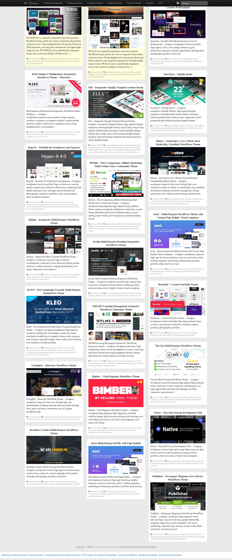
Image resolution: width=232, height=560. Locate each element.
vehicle (165, 204)
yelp (77, 419)
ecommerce (70, 132)
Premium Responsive (53, 3)
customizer (44, 350)
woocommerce (43, 137)
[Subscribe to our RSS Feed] (177, 4)
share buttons (137, 428)
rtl (151, 539)
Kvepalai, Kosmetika (148, 555)
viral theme (108, 432)
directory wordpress (132, 226)
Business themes (75, 3)
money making (98, 229)
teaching (105, 366)
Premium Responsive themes (105, 547)
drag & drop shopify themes (107, 148)
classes (116, 361)
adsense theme (111, 224)
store (35, 137)
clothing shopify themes (195, 126)
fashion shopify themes (171, 128)
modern (43, 61)
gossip (129, 428)
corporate (68, 59)
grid (196, 59)
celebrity (123, 428)
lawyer (193, 461)
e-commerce (61, 132)
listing (196, 201)
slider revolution (167, 539)
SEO (160, 3)
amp (169, 534)
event (202, 269)
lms (137, 363)
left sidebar (56, 204)
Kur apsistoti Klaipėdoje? (105, 555)
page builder (177, 61)
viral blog (112, 430)
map (37, 419)
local (34, 419)
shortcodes (156, 539)
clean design (69, 348)
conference (65, 275)
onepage (61, 277)
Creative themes (134, 3)
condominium (56, 275)
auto (169, 199)
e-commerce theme (64, 350)
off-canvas (175, 537)
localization (154, 335)
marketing (168, 271)
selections (111, 152)
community (101, 226)
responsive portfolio (58, 207)
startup (153, 274)
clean (63, 59)
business (57, 59)
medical (48, 277)
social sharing (99, 430)
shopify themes (179, 130)
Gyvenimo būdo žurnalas (170, 555)
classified (157, 201)
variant (159, 274)
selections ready (121, 152)
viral (106, 430)
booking (60, 417)
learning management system (119, 363)
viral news (99, 432)
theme (126, 296)
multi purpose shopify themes (123, 150)
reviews (201, 537)
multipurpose (177, 271)
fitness (28, 277)
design (184, 59)
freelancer (190, 59)
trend (131, 296)
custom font (69, 202)
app (169, 269)
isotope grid (47, 204)
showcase (160, 64)
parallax (171, 130)
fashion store (184, 128)
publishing (183, 537)
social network (70, 352)
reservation (52, 419)
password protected (33, 207)
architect (47, 275)
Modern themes (115, 3)
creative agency (58, 202)
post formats (37, 352)
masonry (162, 61)
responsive (68, 61)
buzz (111, 428)
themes (65, 419)
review (90, 231)
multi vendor (109, 229)
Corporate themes (95, 3)
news (161, 537)
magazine (29, 61)
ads (45, 417)
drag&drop (52, 350)
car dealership (197, 199)
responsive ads (193, 537)
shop (28, 64)
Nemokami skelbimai (127, 555)
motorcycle (154, 204)
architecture (48, 202)
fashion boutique (156, 128)
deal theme (121, 226)
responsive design (48, 352)
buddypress (92, 226)
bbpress (46, 348)
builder (119, 492)
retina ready (59, 352)
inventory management (185, 201)
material (200, 461)
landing (153, 271)
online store (54, 134)
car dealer (188, 199)
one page (74, 204)
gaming (35, 484)
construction (64, 482)
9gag (107, 428)
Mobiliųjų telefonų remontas (15, 555)
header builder (31, 134)
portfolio (61, 61)
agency (170, 59)
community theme (32, 350)
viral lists (129, 430)
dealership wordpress (168, 201)
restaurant (185, 463)
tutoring (112, 366)
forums (105, 363)
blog (45, 59)
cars (151, 201)
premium (104, 296)
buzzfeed (116, 428)
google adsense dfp (188, 534)
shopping (29, 137)
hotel (79, 417)
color (179, 59)
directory (73, 417)
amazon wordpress (134, 224)
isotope (194, 333)
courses (137, 361)
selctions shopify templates (97, 152)
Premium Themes (35, 59)
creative (76, 59)
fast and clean (177, 534)
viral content (120, 430)
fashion (77, 132)
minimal (37, 61)
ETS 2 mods (87, 555)
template (119, 296)
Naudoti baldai (36, 555)
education (196, 269)
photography (197, 61)
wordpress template (37, 209)
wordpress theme (36, 64)
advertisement (52, 417)
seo (78, 61)
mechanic (40, 277)
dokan (90, 229)
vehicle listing (173, 204)
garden (34, 277)
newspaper (168, 537)
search (59, 419)
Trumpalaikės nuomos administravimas (63, 555)
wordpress (137, 296)
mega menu (193, 128)
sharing (91, 430)
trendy (196, 463)
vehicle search (184, 204)
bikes (182, 199)
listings (28, 419)
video (67, 207)
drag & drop (92, 148)
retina (74, 61)
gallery (138, 293)
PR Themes (31, 3)
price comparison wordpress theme (126, 229)
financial (77, 275)
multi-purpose (52, 61)
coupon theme (111, 226)
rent (160, 204)
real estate (44, 419)
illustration (154, 61)
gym (189, 461)
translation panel (179, 539)
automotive (176, 199)
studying (98, 366)
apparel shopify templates (177, 126)
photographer (187, 61)
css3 (190, 333)
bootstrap (50, 59)
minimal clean (65, 204)
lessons (132, 363)
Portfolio (150, 3)
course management (127, 361)
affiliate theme (122, 224)
